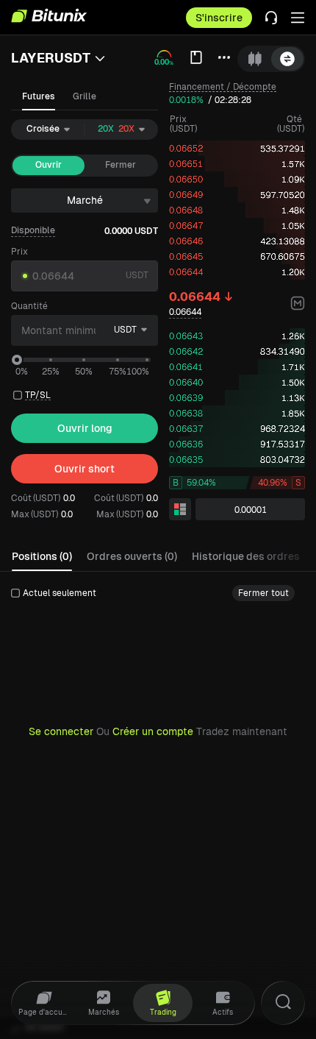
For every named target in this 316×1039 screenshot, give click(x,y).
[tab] (255, 59)
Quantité (29, 306)
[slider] (17, 359)
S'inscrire (219, 17)
